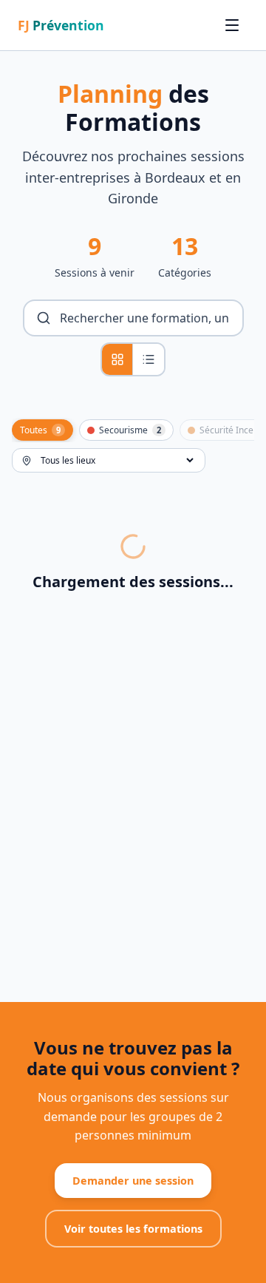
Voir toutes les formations (133, 1229)
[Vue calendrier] (117, 359)
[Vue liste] (148, 359)
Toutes (40, 430)
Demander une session (133, 1181)
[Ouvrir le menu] (232, 25)
